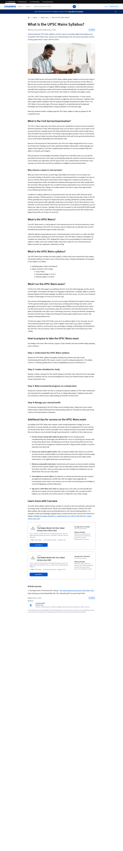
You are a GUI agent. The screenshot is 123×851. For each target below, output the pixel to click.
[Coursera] (10, 6)
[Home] (28, 17)
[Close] (115, 11)
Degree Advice (45, 17)
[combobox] (51, 6)
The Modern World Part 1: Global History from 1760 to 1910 (59, 516)
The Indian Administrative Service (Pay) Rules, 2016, (77, 590)
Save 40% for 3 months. (75, 12)
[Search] (74, 6)
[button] (28, 6)
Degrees (35, 17)
